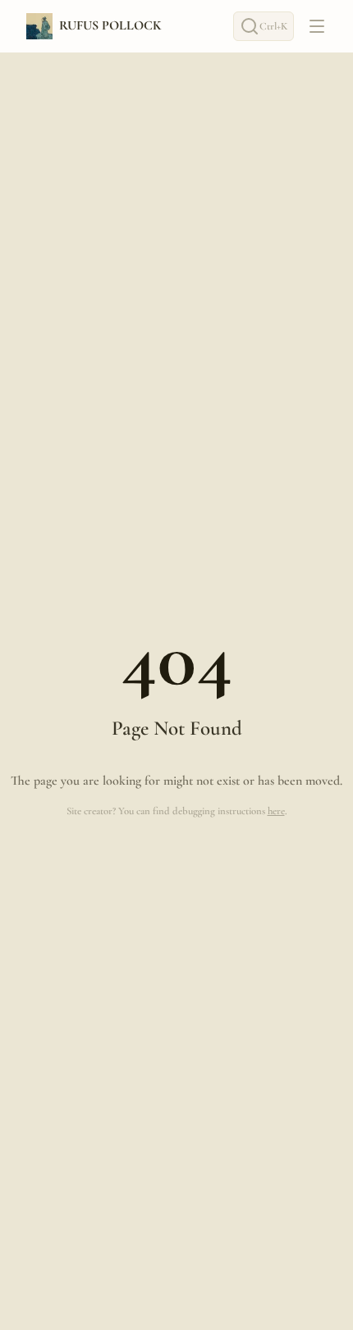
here (276, 811)
